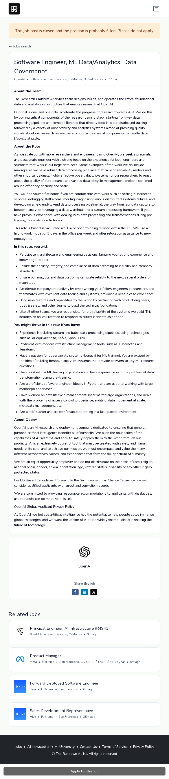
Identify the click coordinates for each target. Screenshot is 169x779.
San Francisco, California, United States (75, 79)
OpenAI (19, 79)
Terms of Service (115, 746)
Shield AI (36, 634)
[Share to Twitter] (93, 592)
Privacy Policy (143, 746)
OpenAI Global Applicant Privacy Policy (44, 506)
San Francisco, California (65, 634)
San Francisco (68, 689)
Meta (33, 662)
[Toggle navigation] (156, 9)
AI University (65, 746)
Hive (33, 689)
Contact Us (88, 746)
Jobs (18, 746)
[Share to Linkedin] (84, 592)
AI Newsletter (38, 746)
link (69, 498)
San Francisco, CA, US (74, 662)
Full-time (36, 79)
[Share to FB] (75, 592)
